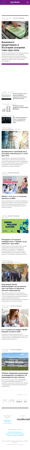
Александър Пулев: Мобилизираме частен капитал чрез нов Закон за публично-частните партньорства (14, 287)
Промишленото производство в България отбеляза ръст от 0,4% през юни (15, 153)
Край (25, 401)
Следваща (19, 401)
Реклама (26, 441)
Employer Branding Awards (15, 432)
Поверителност (19, 441)
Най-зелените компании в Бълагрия (15, 433)
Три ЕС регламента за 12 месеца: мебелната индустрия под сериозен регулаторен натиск (20, 96)
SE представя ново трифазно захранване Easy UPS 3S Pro (20, 107)
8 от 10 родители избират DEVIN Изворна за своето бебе (14, 330)
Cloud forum (7, 422)
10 (13, 401)
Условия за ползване (10, 441)
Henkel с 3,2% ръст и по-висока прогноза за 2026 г (14, 197)
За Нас (3, 441)
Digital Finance (7, 420)
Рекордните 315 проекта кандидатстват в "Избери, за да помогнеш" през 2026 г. (14, 241)
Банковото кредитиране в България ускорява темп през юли (13, 46)
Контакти (15, 442)
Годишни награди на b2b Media (15, 435)
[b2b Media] (15, 2)
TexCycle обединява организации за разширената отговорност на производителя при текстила (15, 375)
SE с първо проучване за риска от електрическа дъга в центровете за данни (20, 120)
